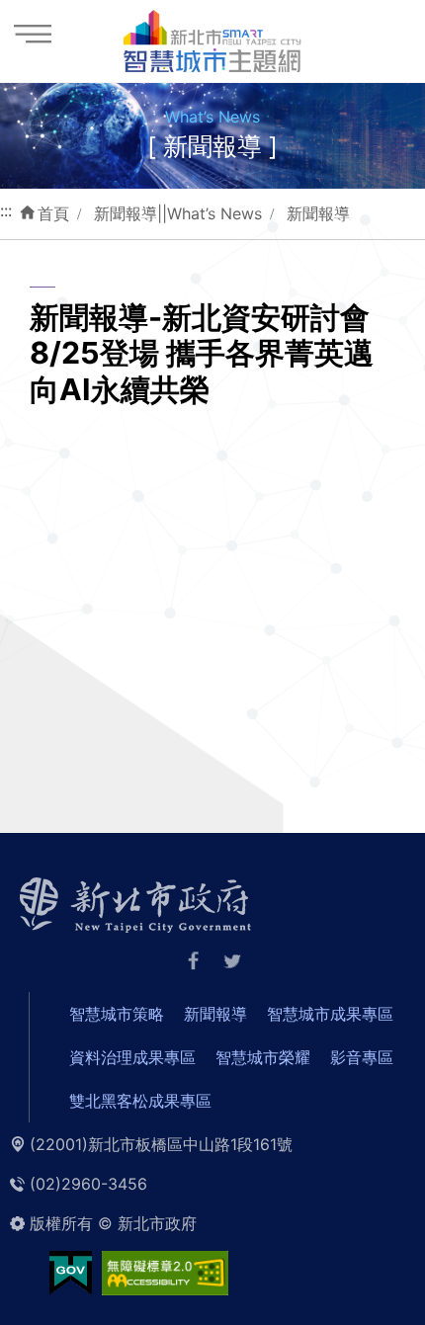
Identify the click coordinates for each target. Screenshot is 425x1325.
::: (6, 210)
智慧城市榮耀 (262, 1057)
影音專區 (361, 1057)
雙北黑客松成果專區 (140, 1101)
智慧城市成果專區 (330, 1014)
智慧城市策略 (116, 1014)
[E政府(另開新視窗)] (70, 1271)
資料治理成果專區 (132, 1057)
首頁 (53, 213)
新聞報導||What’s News (178, 213)
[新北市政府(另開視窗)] (135, 903)
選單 (32, 32)
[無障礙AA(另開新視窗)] (165, 1271)
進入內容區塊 (47, 12)
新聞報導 (318, 213)
